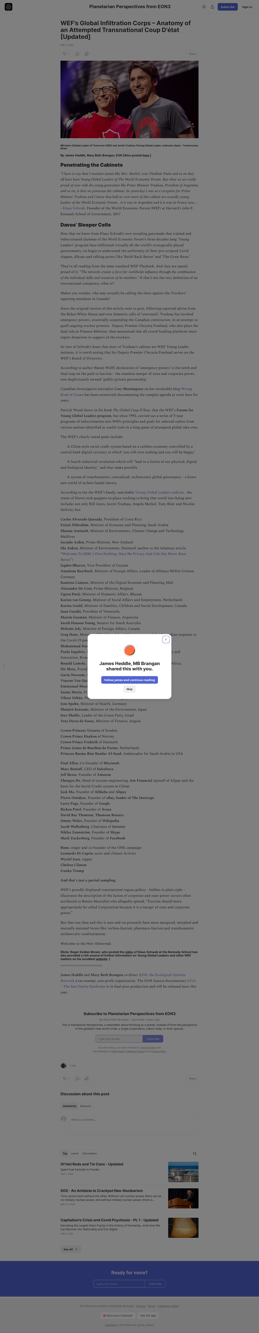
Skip (129, 689)
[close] (166, 639)
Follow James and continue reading (129, 680)
